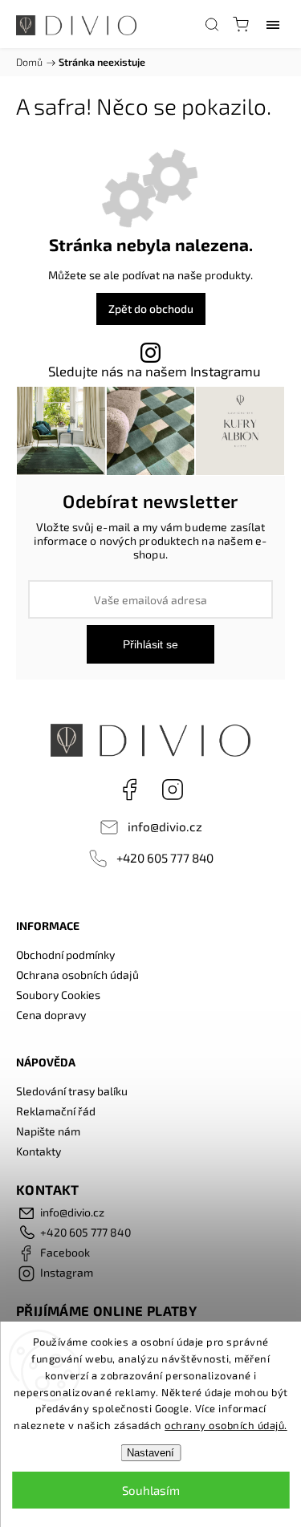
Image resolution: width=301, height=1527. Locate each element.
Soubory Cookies (58, 994)
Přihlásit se (150, 644)
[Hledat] (212, 24)
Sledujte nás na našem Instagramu (154, 371)
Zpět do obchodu (150, 308)
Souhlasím (151, 1490)
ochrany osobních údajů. (226, 1425)
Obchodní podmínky (65, 954)
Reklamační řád (56, 1111)
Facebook (129, 790)
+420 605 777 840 (165, 858)
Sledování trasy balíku (72, 1091)
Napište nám (48, 1131)
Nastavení (150, 1453)
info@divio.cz (165, 826)
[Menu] (273, 24)
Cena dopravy (51, 1014)
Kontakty (38, 1151)
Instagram (173, 790)
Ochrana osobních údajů (77, 974)
